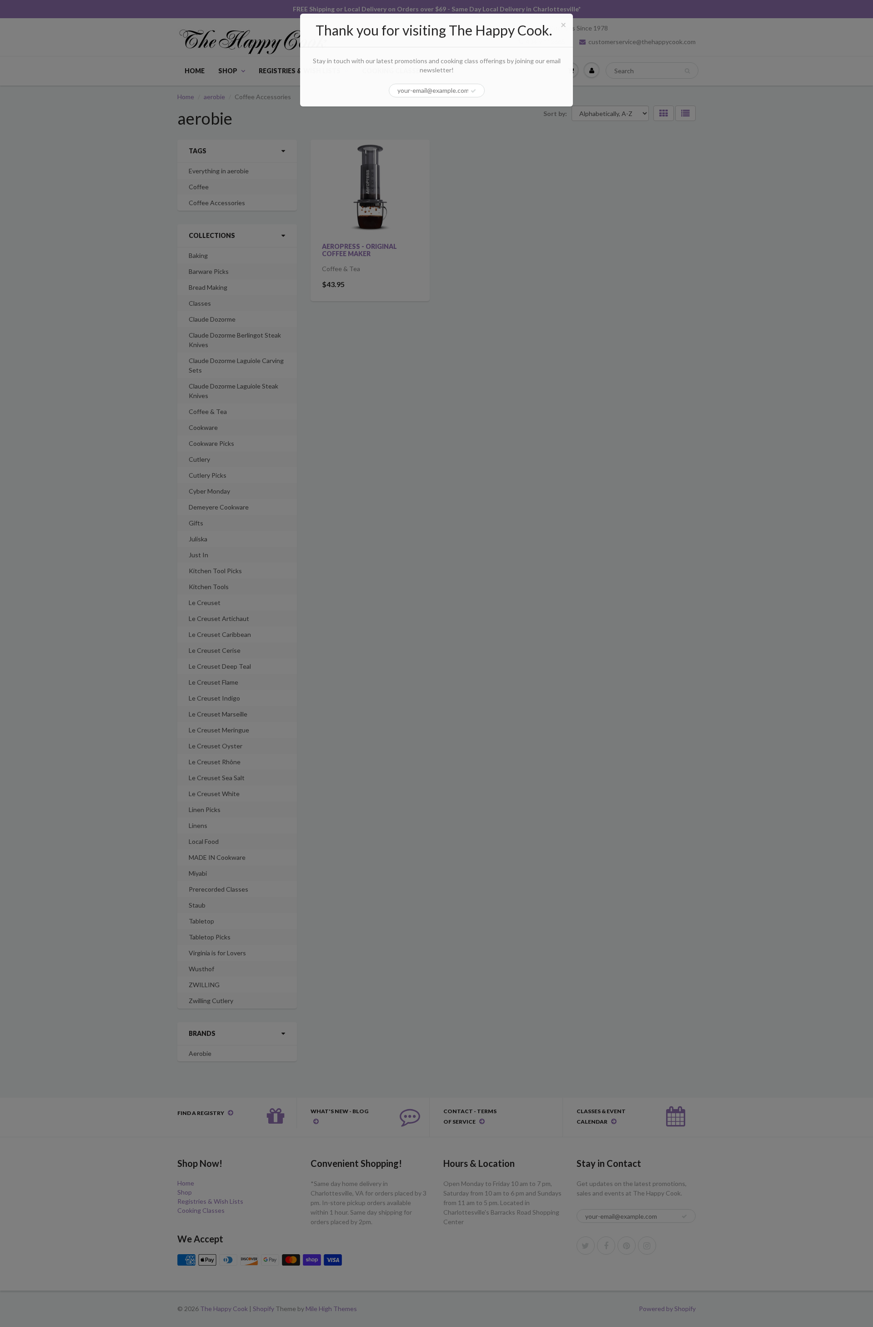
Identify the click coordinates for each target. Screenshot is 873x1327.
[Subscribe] (473, 91)
